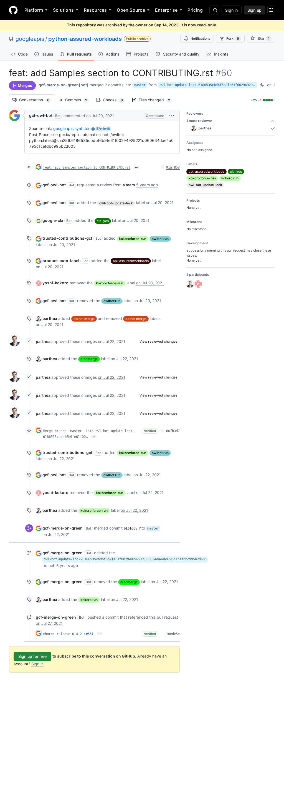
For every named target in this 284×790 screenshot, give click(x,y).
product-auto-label (60, 260)
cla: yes (103, 221)
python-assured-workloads (85, 39)
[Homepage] (13, 10)
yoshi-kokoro (55, 282)
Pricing (195, 10)
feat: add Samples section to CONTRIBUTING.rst (86, 167)
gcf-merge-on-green (62, 528)
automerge (89, 359)
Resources (95, 10)
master (140, 85)
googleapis (30, 39)
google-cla (52, 220)
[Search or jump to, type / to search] (214, 10)
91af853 (173, 167)
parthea (49, 318)
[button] (171, 115)
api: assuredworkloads (131, 261)
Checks (115, 99)
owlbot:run (160, 239)
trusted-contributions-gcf (67, 238)
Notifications (200, 38)
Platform (33, 10)
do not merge (84, 319)
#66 (89, 634)
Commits (79, 99)
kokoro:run (89, 600)
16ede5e (173, 634)
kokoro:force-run (132, 239)
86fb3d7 (173, 431)
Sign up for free (32, 656)
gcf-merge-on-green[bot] (63, 84)
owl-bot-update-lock (116, 203)
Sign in (37, 663)
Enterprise (166, 10)
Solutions (63, 10)
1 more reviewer (199, 121)
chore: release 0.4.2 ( (64, 634)
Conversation (37, 99)
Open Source (131, 10)
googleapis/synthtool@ (81, 128)
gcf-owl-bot (40, 115)
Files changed (157, 99)
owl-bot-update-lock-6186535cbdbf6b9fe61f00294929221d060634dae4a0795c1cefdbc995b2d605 (208, 85)
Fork (232, 38)
